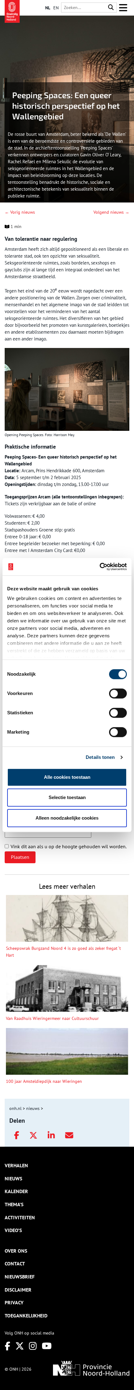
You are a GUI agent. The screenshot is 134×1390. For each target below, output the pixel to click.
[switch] (118, 693)
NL (47, 8)
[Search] (111, 7)
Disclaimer (18, 1290)
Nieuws (13, 1178)
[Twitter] (33, 1135)
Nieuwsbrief (20, 1276)
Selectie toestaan (67, 797)
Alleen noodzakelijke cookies (67, 818)
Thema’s (14, 1204)
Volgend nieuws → (111, 212)
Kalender (16, 1191)
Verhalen (16, 1165)
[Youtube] (47, 1346)
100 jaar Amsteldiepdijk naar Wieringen (44, 1081)
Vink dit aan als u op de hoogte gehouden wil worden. (69, 846)
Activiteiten (20, 1217)
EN (56, 8)
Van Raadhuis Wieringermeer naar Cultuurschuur (52, 1018)
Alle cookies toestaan (67, 777)
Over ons (16, 1251)
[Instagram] (33, 1346)
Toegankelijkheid (26, 1315)
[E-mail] (69, 1135)
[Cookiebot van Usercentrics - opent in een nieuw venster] (99, 567)
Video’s (13, 1230)
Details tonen (100, 757)
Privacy (14, 1302)
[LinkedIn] (51, 1135)
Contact (15, 1263)
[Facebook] (16, 1135)
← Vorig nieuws (20, 212)
